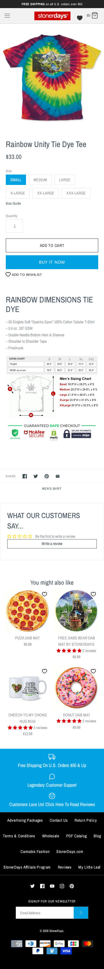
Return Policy (86, 820)
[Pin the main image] (46, 476)
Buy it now (52, 262)
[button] (69, 650)
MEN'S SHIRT (52, 488)
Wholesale (50, 835)
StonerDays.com (69, 851)
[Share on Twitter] (36, 476)
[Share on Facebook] (25, 476)
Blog (97, 835)
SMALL (15, 179)
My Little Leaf (89, 867)
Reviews (65, 867)
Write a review (52, 543)
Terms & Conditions (19, 835)
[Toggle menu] (7, 15)
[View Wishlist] (80, 19)
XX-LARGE (45, 193)
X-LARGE (17, 193)
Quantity (11, 215)
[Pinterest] (72, 886)
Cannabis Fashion (35, 851)
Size (9, 170)
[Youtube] (52, 886)
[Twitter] (32, 886)
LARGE (64, 179)
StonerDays (56, 930)
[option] (52, 76)
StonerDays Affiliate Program (27, 867)
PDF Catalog (76, 835)
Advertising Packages (25, 820)
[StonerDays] (52, 16)
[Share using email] (57, 476)
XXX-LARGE (76, 193)
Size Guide (13, 203)
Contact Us (59, 820)
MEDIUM (40, 179)
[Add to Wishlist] (44, 594)
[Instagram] (62, 886)
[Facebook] (42, 886)
